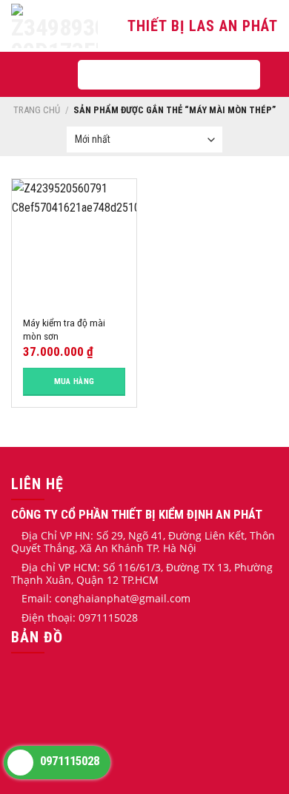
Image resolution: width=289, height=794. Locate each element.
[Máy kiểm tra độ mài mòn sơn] (74, 241)
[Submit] (236, 74)
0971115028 (68, 760)
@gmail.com (160, 598)
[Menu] (43, 74)
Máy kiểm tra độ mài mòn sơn (64, 329)
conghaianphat (92, 598)
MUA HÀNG (74, 381)
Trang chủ (36, 109)
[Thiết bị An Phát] (56, 26)
